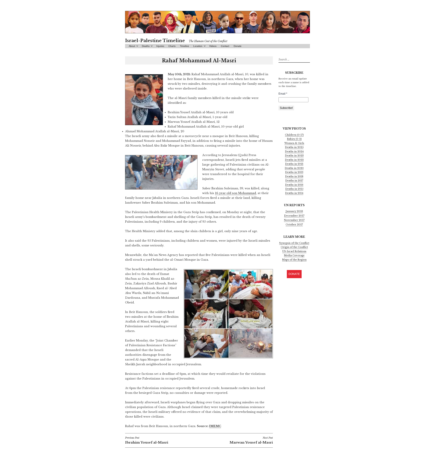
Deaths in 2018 (294, 176)
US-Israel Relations (294, 251)
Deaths (146, 46)
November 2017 (294, 220)
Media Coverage (294, 255)
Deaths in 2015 (294, 188)
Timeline (184, 46)
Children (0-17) (294, 134)
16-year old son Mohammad (235, 193)
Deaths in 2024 (294, 151)
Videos (212, 46)
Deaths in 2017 (294, 180)
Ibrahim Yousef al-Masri (146, 440)
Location (197, 46)
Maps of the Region (294, 259)
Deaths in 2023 (294, 155)
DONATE (294, 274)
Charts (172, 46)
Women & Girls (294, 143)
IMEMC (215, 426)
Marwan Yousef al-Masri (251, 440)
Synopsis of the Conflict (294, 243)
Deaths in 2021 (294, 163)
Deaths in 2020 (294, 168)
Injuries (160, 46)
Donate (237, 46)
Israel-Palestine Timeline (155, 40)
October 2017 (294, 224)
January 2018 (294, 211)
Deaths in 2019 (294, 172)
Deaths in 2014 (294, 193)
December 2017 (294, 215)
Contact (225, 46)
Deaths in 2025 (294, 147)
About (132, 46)
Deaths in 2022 (294, 159)
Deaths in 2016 (294, 184)
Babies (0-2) (294, 138)
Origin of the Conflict (294, 247)
